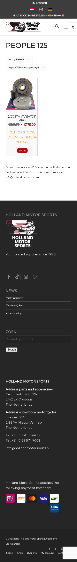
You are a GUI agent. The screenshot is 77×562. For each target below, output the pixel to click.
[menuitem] (39, 3)
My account (39, 3)
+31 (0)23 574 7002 (26, 440)
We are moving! (14, 313)
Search (11, 349)
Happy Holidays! (14, 297)
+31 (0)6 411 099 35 (26, 435)
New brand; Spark (15, 305)
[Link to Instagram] (62, 548)
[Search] (55, 27)
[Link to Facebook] (50, 548)
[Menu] (66, 27)
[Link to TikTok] (56, 548)
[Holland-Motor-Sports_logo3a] (32, 27)
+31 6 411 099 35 (55, 15)
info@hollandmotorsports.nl (27, 448)
